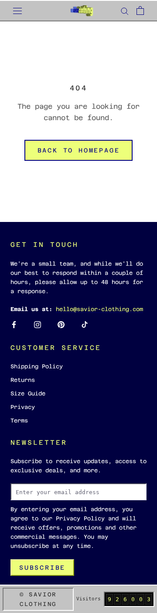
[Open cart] (140, 10)
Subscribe (42, 567)
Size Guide (27, 393)
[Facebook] (13, 324)
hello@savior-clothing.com (99, 309)
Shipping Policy (36, 366)
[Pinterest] (61, 324)
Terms (19, 420)
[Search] (125, 10)
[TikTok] (84, 324)
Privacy (22, 407)
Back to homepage (79, 150)
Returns (22, 380)
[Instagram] (37, 324)
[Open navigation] (17, 10)
